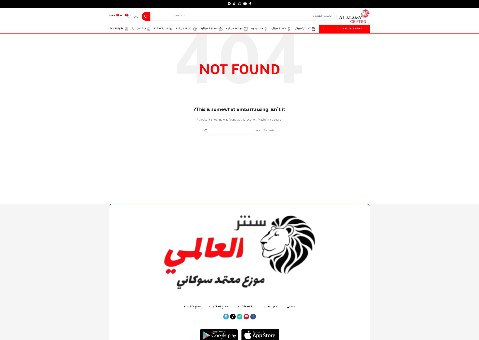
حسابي (291, 307)
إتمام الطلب (271, 307)
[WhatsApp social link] (239, 4)
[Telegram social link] (229, 4)
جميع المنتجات (218, 307)
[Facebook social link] (250, 4)
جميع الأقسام (193, 307)
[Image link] (260, 335)
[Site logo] (354, 16)
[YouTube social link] (245, 4)
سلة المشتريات (246, 307)
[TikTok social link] (234, 4)
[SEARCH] (146, 16)
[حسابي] (136, 16)
